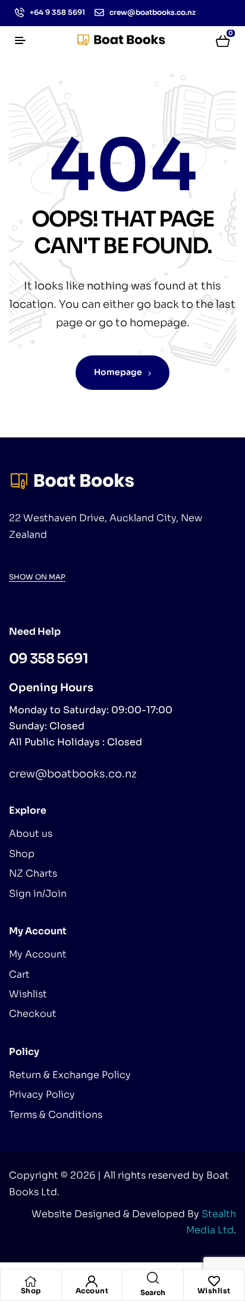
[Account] (92, 1281)
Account (92, 1290)
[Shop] (31, 1281)
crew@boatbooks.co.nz (73, 773)
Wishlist (214, 1290)
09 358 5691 (48, 658)
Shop (31, 1290)
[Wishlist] (214, 1281)
